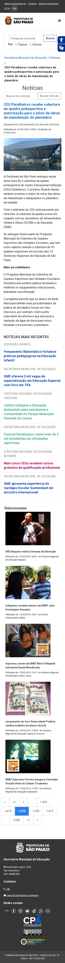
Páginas (22, 44)
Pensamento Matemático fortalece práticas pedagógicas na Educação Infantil (30, 356)
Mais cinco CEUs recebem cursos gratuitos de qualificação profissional (32, 465)
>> (28, 820)
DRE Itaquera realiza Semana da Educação (30, 551)
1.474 (7, 811)
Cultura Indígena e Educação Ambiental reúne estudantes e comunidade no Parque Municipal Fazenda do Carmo (29, 411)
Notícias (37, 44)
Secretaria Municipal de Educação (25, 57)
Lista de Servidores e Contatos (22, 895)
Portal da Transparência (48, 4)
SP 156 (7, 8)
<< (14, 802)
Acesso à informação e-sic (15, 4)
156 (8, 889)
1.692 (16, 820)
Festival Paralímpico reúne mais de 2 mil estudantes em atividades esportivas (31, 438)
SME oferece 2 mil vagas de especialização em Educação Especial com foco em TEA (32, 380)
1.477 (49, 811)
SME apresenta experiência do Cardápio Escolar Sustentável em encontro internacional (28, 488)
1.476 (35, 811)
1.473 (43, 802)
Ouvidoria (32, 4)
